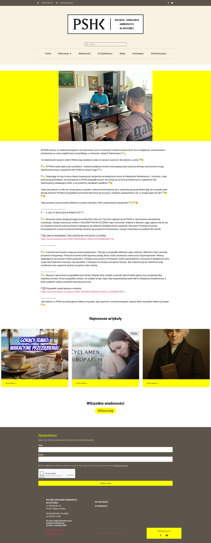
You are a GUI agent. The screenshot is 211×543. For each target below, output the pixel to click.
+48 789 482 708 (53, 534)
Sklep (122, 53)
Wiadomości (85, 53)
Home (48, 53)
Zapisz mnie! (105, 483)
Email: (40, 455)
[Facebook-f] (168, 3)
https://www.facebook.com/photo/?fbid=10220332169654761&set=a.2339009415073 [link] (83, 291)
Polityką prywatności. (121, 466)
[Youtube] (172, 3)
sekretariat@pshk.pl (55, 530)
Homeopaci (138, 53)
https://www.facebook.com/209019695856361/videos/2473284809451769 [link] (77, 239)
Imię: (40, 445)
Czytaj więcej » (11, 383)
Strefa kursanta (158, 53)
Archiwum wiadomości (117, 533)
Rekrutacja (63, 53)
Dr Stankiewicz (105, 53)
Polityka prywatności (102, 533)
